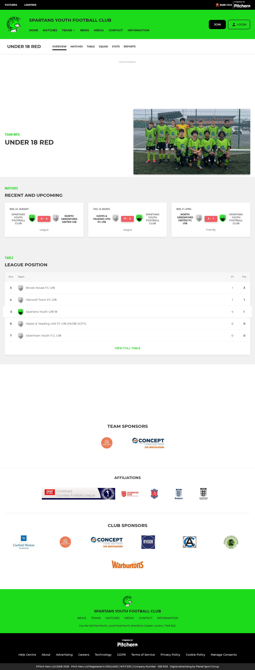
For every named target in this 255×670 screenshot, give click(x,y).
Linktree (30, 4)
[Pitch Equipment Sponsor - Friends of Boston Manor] (231, 542)
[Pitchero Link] (242, 6)
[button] (33, 30)
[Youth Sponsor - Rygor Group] (148, 542)
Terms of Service (143, 654)
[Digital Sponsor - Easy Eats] (107, 443)
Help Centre (27, 654)
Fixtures (11, 4)
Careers (83, 654)
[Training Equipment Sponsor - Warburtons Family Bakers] (127, 564)
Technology (103, 654)
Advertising (64, 654)
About (46, 654)
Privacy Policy (170, 654)
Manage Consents (224, 654)
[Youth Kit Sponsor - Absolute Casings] (190, 542)
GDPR (121, 654)
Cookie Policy (195, 654)
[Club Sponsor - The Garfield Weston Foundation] (24, 542)
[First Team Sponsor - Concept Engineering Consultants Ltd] (148, 443)
